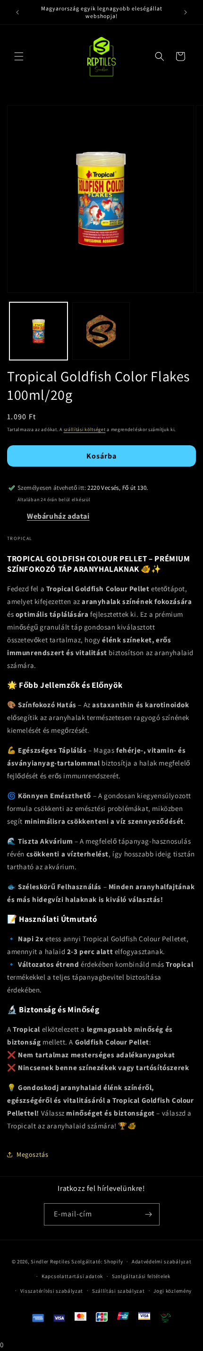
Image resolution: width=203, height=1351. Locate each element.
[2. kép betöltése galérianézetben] (101, 331)
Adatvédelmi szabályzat (161, 1261)
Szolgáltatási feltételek (141, 1276)
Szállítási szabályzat (118, 1291)
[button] (18, 56)
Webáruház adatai (58, 516)
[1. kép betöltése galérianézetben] (38, 331)
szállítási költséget (85, 429)
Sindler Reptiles (50, 1261)
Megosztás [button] (32, 1154)
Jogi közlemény (172, 1291)
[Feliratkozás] (148, 1214)
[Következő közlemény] (185, 12)
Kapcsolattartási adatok (72, 1276)
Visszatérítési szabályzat (52, 1291)
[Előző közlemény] (17, 12)
